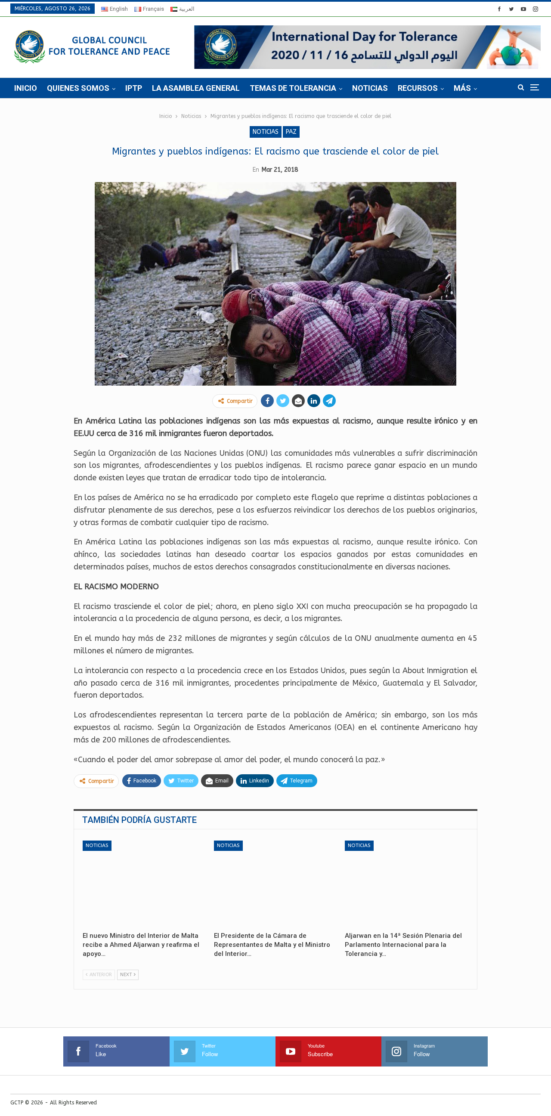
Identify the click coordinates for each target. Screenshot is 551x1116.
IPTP (133, 88)
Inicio (25, 88)
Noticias (370, 88)
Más (462, 88)
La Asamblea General (196, 88)
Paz (291, 132)
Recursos (418, 88)
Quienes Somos (78, 88)
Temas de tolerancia (293, 88)
